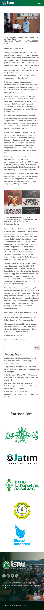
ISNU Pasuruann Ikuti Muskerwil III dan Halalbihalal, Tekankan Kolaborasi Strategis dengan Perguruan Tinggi (21, 386)
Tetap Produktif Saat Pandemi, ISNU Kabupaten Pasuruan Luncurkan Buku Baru (21, 218)
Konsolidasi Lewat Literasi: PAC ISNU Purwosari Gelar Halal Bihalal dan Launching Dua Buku (21, 394)
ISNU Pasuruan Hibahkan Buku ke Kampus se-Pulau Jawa (21, 38)
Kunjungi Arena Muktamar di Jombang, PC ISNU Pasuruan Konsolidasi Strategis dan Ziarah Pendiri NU (20, 360)
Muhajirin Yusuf (14, 41)
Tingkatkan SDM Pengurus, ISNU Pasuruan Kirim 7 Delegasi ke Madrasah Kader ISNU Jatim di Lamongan (22, 369)
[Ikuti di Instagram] (8, 576)
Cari (36, 348)
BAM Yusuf (12, 221)
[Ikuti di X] (16, 576)
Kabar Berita (14, 224)
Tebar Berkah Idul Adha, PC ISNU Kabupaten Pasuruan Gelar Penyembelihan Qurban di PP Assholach (21, 377)
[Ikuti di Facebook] (4, 576)
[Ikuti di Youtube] (12, 576)
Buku (6, 44)
